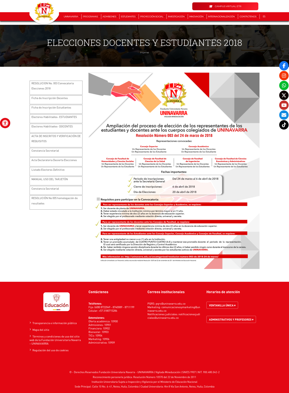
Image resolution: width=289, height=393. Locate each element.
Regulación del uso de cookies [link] (50, 350)
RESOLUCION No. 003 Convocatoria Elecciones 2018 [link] (52, 85)
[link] (5, 123)
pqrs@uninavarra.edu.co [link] (170, 303)
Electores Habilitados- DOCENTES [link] (52, 126)
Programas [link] (90, 16)
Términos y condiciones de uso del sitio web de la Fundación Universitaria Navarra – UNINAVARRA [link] (55, 340)
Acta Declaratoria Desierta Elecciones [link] (54, 160)
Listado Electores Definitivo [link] (47, 169)
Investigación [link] (176, 16)
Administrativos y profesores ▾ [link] (231, 319)
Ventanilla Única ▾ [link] (222, 305)
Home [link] (144, 52)
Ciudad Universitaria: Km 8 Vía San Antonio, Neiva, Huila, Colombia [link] (177, 386)
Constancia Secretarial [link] (45, 150)
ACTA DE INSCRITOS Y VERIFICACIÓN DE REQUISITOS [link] (56, 138)
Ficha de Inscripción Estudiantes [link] (51, 107)
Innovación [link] (196, 16)
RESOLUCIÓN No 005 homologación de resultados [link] (54, 200)
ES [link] (264, 16)
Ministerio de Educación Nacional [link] (178, 381)
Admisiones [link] (109, 16)
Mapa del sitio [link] (40, 329)
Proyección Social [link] (152, 16)
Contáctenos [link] (248, 16)
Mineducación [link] (172, 372)
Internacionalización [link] (221, 16)
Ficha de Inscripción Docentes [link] (49, 98)
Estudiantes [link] (128, 16)
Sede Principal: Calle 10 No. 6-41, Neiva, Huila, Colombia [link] (107, 386)
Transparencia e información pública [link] (54, 323)
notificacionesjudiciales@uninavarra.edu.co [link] (173, 315)
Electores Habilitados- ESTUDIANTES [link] (54, 117)
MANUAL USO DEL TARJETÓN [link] (49, 179)
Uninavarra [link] (71, 16)
